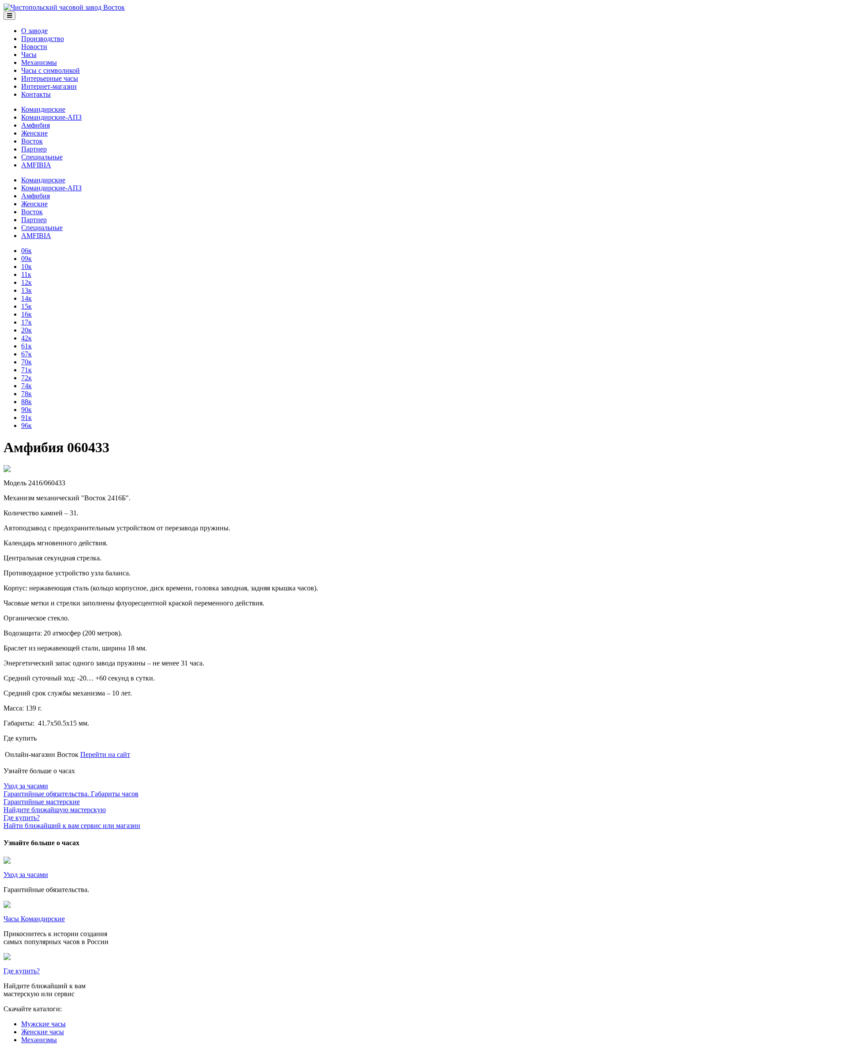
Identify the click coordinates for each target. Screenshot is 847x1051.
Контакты (36, 94)
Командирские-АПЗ (51, 117)
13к (26, 290)
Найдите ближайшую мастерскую (55, 805)
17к (26, 322)
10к (26, 266)
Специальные (42, 157)
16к (26, 314)
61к (26, 346)
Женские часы (42, 1032)
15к (26, 306)
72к (26, 378)
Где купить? (22, 971)
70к (26, 362)
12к (26, 282)
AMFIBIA (36, 165)
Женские (34, 133)
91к (26, 417)
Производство (42, 38)
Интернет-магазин (49, 86)
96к (26, 425)
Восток (32, 141)
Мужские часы (43, 1024)
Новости (34, 46)
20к (26, 330)
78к (26, 393)
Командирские (43, 109)
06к (26, 250)
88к (26, 401)
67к (26, 354)
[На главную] (64, 7)
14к (26, 298)
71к (26, 370)
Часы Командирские (34, 918)
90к (26, 409)
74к (26, 385)
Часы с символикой (50, 70)
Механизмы (39, 62)
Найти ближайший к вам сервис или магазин (72, 821)
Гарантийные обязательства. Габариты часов (71, 790)
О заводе (34, 30)
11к (26, 274)
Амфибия (35, 125)
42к (26, 338)
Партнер (34, 149)
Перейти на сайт (105, 754)
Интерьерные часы (49, 78)
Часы (29, 54)
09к (26, 258)
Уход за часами (26, 874)
